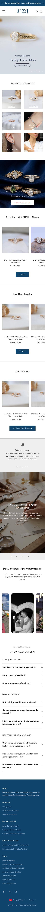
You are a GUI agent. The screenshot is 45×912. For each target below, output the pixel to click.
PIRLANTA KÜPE (11, 149)
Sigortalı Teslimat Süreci (11, 830)
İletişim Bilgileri (8, 860)
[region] (22, 45)
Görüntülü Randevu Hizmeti (13, 833)
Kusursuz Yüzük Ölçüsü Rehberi (14, 849)
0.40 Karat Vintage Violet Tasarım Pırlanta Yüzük (15, 261)
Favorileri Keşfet (22, 203)
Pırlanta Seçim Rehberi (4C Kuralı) (15, 845)
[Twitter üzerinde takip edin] (10, 891)
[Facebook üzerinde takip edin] (3, 891)
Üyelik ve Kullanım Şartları (12, 864)
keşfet (22, 274)
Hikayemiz (6, 807)
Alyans (35, 217)
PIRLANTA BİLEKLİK (33, 126)
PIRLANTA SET (33, 149)
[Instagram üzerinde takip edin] (16, 891)
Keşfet (22, 351)
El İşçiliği (10, 217)
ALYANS (12, 128)
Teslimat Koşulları (9, 876)
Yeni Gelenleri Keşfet (22, 428)
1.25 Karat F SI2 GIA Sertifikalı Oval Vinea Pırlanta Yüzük (15, 338)
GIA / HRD (23, 217)
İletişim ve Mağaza (9, 814)
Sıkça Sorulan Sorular (10, 826)
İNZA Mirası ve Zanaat (10, 811)
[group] (22, 45)
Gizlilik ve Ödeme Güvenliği (13, 868)
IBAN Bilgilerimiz (9, 883)
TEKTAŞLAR (33, 106)
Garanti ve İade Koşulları (11, 872)
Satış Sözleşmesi (8, 879)
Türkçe (31, 900)
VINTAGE (11, 106)
